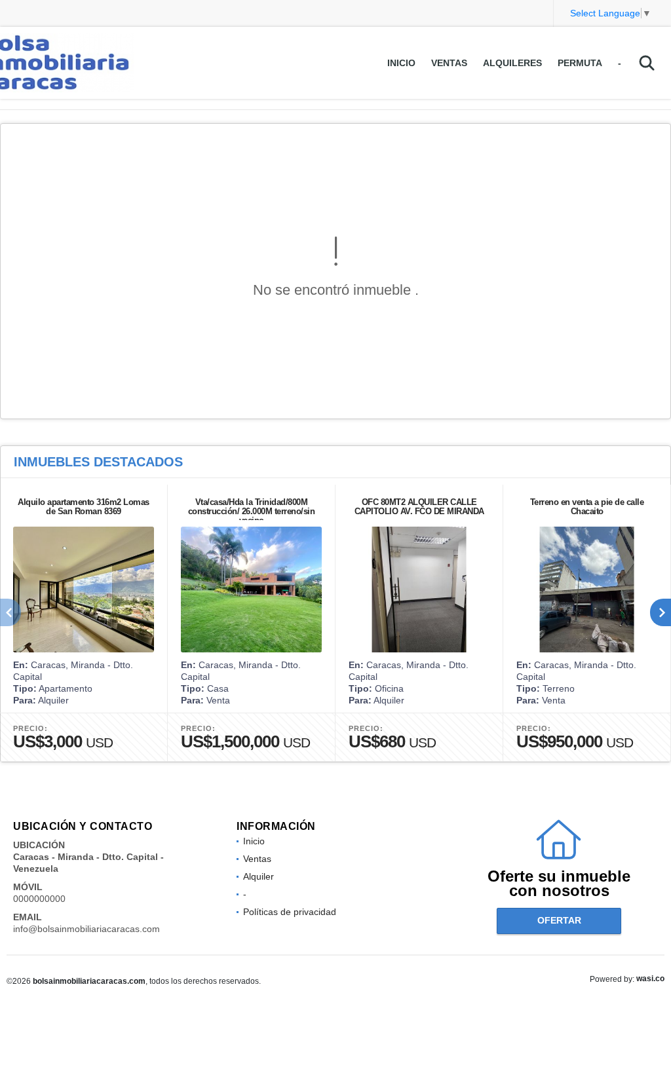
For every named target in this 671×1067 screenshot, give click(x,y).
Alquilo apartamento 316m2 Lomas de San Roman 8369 (83, 506)
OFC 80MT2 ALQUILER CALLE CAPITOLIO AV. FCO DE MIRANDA (419, 506)
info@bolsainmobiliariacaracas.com (86, 929)
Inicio (401, 63)
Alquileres (512, 63)
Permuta (580, 63)
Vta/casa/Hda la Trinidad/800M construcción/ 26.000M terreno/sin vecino (251, 511)
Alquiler (258, 876)
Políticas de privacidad (289, 912)
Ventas (449, 63)
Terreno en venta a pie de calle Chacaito (587, 506)
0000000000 (39, 898)
